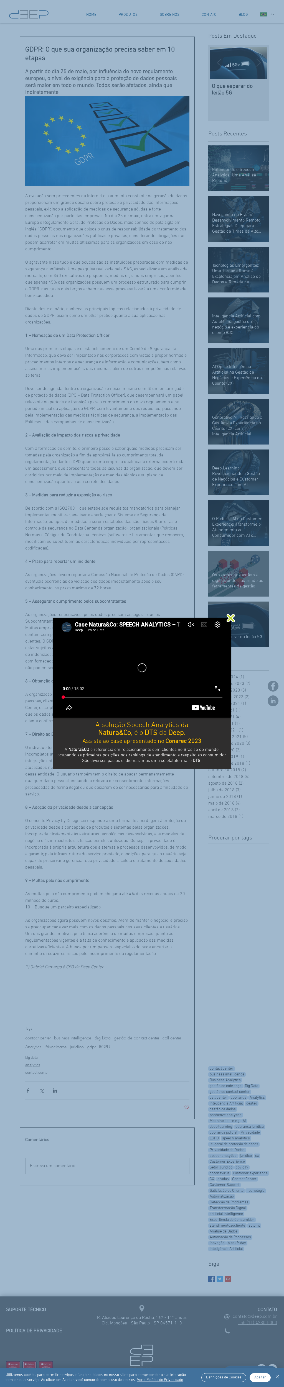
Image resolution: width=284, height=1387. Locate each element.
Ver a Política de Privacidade (160, 1380)
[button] (231, 618)
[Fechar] (277, 1378)
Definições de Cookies (224, 1377)
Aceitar (260, 1377)
